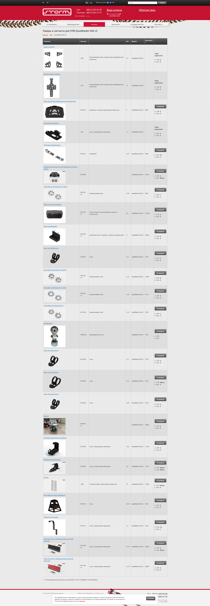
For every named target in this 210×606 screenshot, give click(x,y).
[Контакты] (47, 2)
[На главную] (43, 2)
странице (82, 601)
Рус (87, 3)
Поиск (162, 3)
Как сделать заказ (114, 15)
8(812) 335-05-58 (94, 9)
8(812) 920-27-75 (94, 12)
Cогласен (150, 598)
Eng (91, 3)
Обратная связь (147, 10)
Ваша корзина (114, 10)
